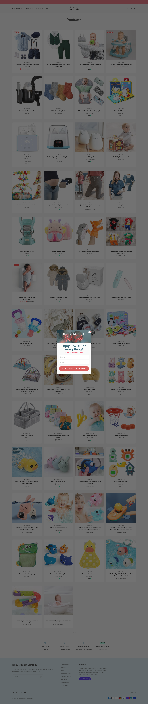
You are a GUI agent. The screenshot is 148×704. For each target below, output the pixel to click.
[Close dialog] (90, 332)
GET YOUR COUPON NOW (74, 368)
